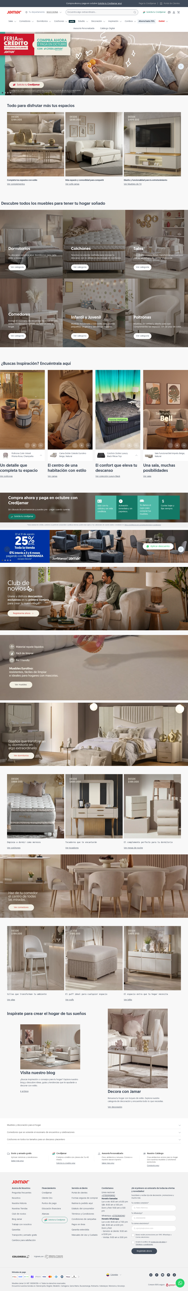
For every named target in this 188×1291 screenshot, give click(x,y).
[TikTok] (174, 1275)
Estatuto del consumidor (83, 1209)
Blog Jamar (17, 1219)
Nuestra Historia (19, 1203)
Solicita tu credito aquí (65, 1163)
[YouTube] (162, 1275)
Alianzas (45, 1214)
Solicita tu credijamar (23, 516)
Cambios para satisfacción (24, 1240)
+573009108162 (108, 1196)
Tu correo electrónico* (140, 1224)
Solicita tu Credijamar (156, 12)
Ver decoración (115, 1107)
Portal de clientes (79, 1193)
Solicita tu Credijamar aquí (110, 3)
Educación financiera (51, 1209)
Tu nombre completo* (140, 1203)
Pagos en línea (78, 1224)
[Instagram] (151, 1275)
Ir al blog (24, 1091)
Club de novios (19, 1214)
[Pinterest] (168, 1275)
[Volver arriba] (180, 1273)
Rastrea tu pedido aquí (82, 1203)
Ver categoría (17, 267)
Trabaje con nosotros (22, 1224)
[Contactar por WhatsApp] (180, 1283)
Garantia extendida (80, 1230)
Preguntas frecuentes (21, 1193)
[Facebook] (156, 1275)
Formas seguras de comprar (85, 1198)
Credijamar (47, 1193)
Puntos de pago (49, 1203)
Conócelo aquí (153, 1166)
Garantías (16, 1230)
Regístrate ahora (144, 1251)
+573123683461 (118, 1216)
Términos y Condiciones (83, 1214)
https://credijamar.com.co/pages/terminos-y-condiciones (143, 525)
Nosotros (16, 1198)
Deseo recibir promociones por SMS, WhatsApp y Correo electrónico (154, 1236)
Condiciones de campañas (84, 1219)
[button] (178, 12)
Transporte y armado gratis (24, 1235)
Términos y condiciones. (144, 1244)
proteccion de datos (158, 1242)
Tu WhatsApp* (137, 1213)
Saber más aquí (17, 1161)
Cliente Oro (47, 1198)
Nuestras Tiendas (19, 1209)
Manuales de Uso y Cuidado (85, 1235)
